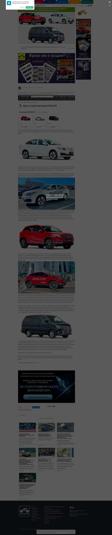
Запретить (22, 7)
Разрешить (29, 7)
